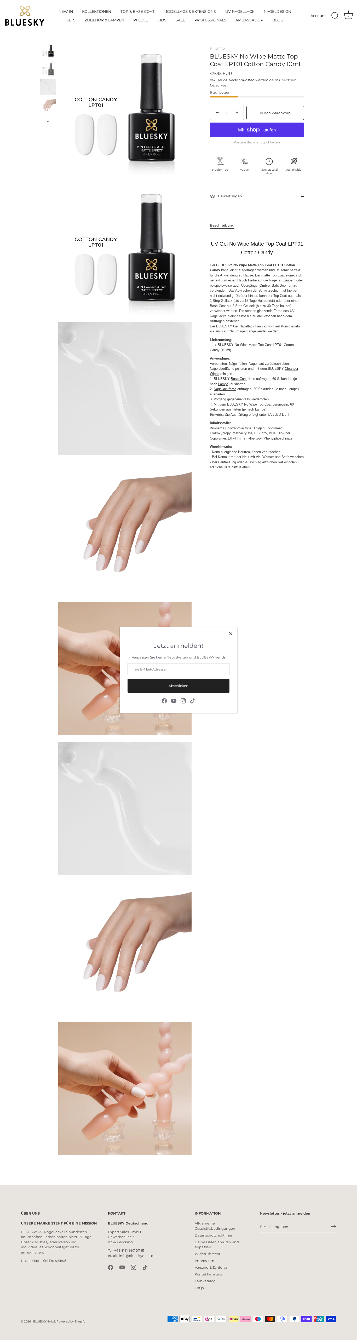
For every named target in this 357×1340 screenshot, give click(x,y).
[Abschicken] (333, 1226)
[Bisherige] (48, 37)
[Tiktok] (192, 700)
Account (318, 16)
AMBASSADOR (249, 20)
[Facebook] (164, 700)
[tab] (225, 225)
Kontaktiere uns (208, 1274)
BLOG (277, 20)
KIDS (161, 20)
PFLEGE (140, 20)
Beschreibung (222, 225)
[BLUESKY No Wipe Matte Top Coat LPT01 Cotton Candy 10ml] (47, 50)
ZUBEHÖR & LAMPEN (104, 20)
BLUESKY (218, 49)
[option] (47, 51)
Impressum (204, 1260)
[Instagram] (183, 700)
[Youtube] (173, 700)
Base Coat (239, 379)
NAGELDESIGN (277, 11)
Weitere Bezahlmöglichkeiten (257, 142)
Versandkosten (242, 80)
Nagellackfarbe (225, 389)
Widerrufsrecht (207, 1254)
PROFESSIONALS (210, 20)
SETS (71, 20)
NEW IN (66, 11)
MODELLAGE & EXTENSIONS (190, 11)
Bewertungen (229, 196)
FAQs (199, 1288)
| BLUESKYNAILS (43, 1321)
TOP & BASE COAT (137, 11)
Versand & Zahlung (211, 1267)
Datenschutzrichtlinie (213, 1235)
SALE (180, 20)
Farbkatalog (205, 1281)
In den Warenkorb (275, 113)
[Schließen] (231, 633)
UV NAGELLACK (240, 11)
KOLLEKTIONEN (96, 11)
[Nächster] (48, 121)
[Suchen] (335, 16)
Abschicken (178, 686)
